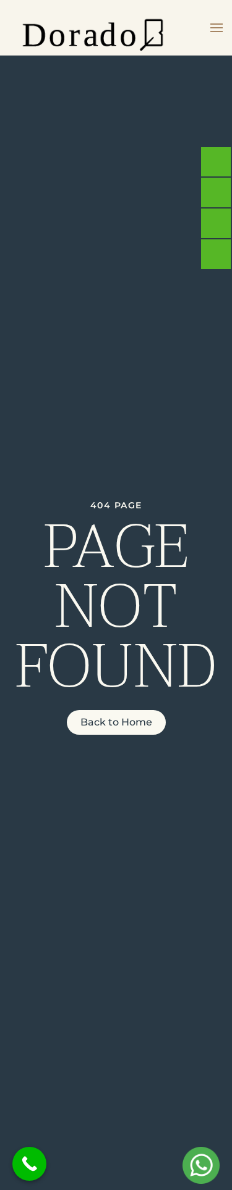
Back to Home (116, 722)
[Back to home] (92, 28)
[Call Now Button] (29, 1164)
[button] (216, 27)
